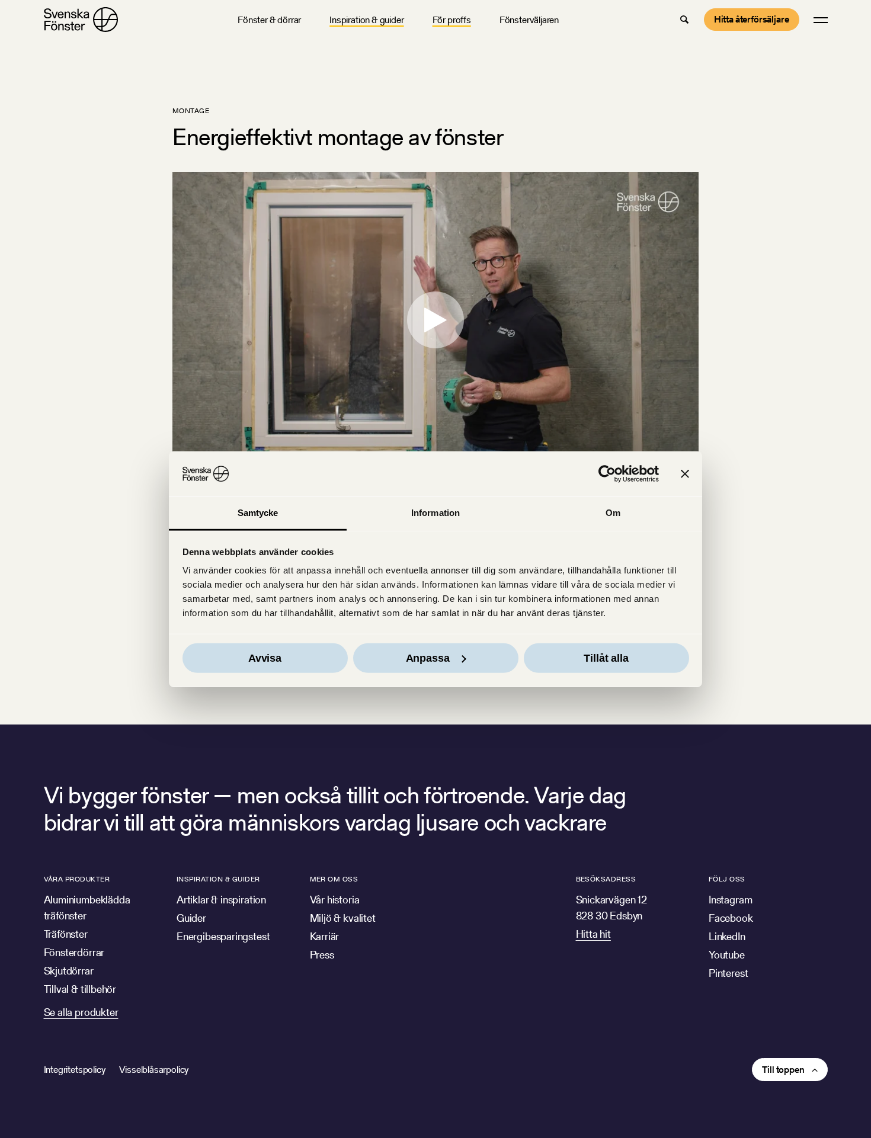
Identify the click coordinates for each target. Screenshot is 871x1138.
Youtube (727, 954)
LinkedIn (727, 936)
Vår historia (335, 899)
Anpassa (428, 658)
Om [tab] (613, 513)
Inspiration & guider (366, 20)
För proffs (452, 20)
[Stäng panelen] (685, 474)
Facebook (731, 918)
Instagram (730, 899)
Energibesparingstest (223, 936)
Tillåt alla (606, 658)
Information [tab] (435, 513)
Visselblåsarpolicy (153, 1069)
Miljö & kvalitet (343, 918)
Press (322, 954)
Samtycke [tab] (258, 513)
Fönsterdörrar (74, 952)
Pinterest (728, 973)
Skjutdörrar (69, 970)
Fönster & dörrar (269, 20)
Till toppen (783, 1069)
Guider (191, 918)
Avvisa (264, 658)
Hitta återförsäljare (751, 19)
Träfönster (66, 934)
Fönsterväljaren (529, 20)
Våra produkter (77, 879)
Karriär (325, 936)
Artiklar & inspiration (221, 899)
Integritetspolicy (74, 1069)
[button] (684, 19)
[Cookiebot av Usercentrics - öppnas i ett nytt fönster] (607, 474)
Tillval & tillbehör (80, 989)
